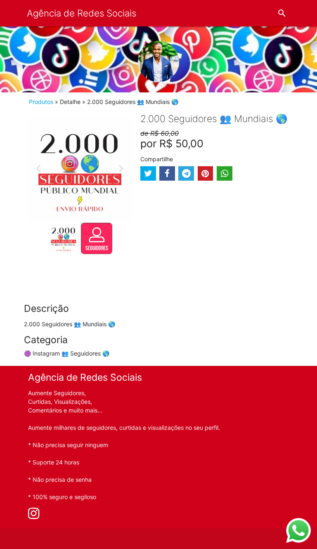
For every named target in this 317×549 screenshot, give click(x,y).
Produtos (41, 101)
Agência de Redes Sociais (81, 13)
